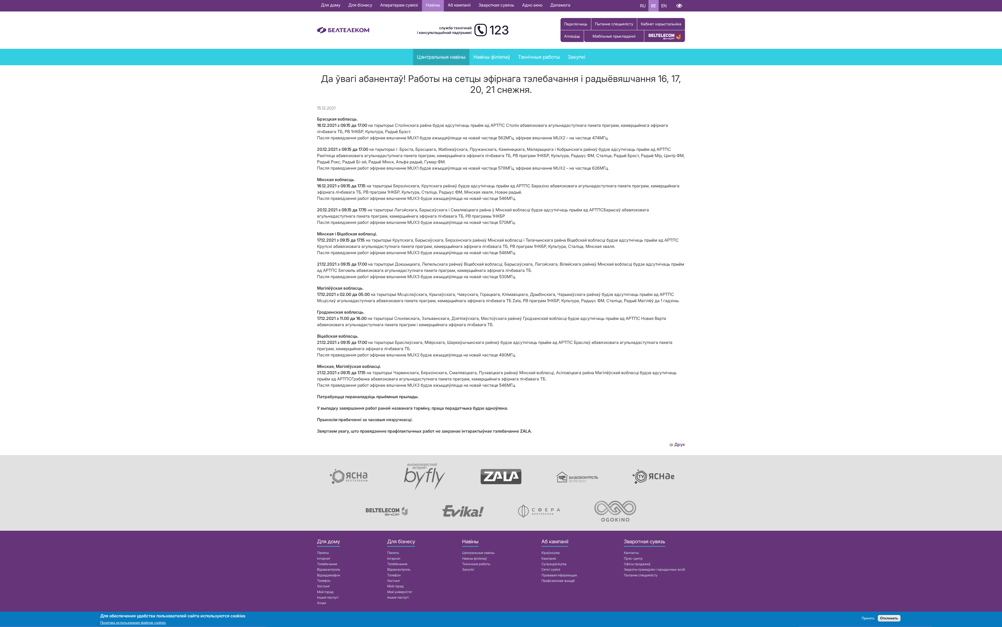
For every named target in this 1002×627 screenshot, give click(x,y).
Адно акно (532, 5)
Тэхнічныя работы (539, 57)
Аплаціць (572, 36)
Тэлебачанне (327, 564)
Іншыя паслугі (327, 597)
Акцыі (321, 603)
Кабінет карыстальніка (661, 24)
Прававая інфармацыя (559, 575)
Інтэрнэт (323, 558)
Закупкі (576, 57)
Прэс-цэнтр (633, 558)
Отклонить (889, 618)
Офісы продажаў (637, 564)
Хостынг (323, 586)
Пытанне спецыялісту (614, 24)
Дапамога (560, 5)
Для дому (331, 5)
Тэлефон (323, 581)
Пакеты (323, 553)
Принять (868, 618)
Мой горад (325, 592)
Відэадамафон (328, 575)
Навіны (433, 5)
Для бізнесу (360, 5)
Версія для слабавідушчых (679, 5)
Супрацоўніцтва (553, 564)
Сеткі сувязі (550, 569)
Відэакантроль (328, 569)
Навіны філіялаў (474, 558)
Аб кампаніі (459, 5)
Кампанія (548, 558)
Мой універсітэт (399, 592)
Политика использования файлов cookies (133, 623)
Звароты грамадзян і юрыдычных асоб (654, 569)
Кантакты (631, 553)
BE (653, 5)
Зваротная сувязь (496, 5)
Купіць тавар (664, 36)
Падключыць (575, 24)
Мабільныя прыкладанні (614, 36)
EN (664, 5)
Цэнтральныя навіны (441, 57)
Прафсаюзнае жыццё (558, 581)
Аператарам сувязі (399, 5)
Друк (679, 444)
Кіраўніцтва (550, 553)
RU (643, 5)
